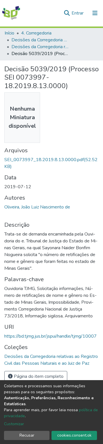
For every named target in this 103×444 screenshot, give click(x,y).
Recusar (26, 435)
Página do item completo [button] (38, 376)
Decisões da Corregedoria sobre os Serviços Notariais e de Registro (40, 40)
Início (9, 33)
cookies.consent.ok (74, 435)
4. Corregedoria (36, 33)
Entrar (78, 13)
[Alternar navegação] (95, 13)
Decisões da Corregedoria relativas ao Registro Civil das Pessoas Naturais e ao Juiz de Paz (40, 47)
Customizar (14, 424)
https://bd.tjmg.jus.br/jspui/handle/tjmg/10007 (50, 336)
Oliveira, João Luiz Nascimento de (37, 207)
